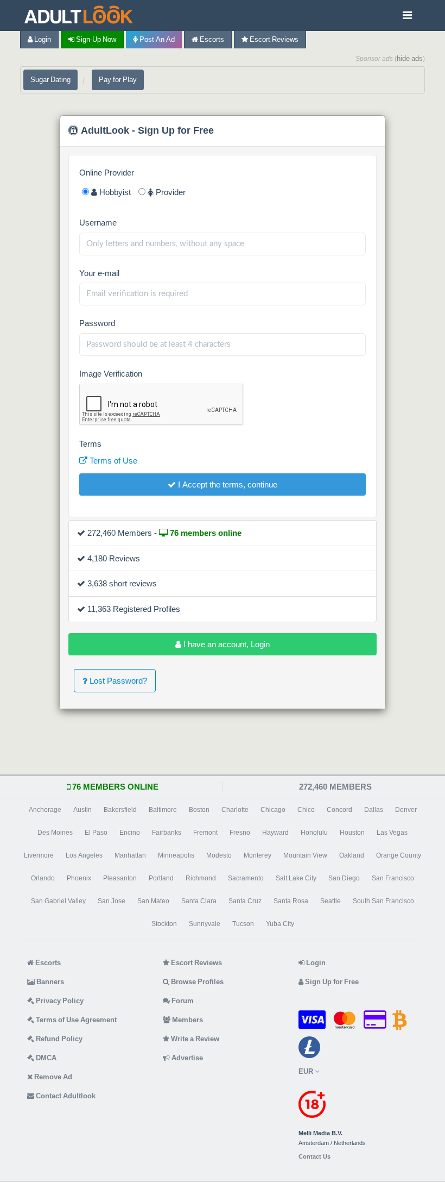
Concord (339, 809)
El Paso (96, 832)
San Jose (111, 901)
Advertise (186, 1057)
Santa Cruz (245, 901)
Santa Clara (199, 901)
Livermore (39, 855)
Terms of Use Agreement (75, 1019)
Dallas (373, 809)
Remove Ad (52, 1076)
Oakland (351, 855)
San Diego (344, 878)
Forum (182, 1000)
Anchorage (45, 809)
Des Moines (55, 832)
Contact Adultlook (65, 1095)
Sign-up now (95, 39)
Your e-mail (99, 273)
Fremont (205, 832)
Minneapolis (176, 855)
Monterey (257, 855)
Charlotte (235, 809)
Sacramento (246, 878)
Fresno (240, 832)
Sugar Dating (50, 79)
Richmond (201, 878)
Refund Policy (58, 1038)
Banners (49, 981)
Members (186, 1019)
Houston (352, 832)
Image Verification (110, 374)
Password (97, 323)
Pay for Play (118, 79)
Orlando (43, 878)
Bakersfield (120, 809)
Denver (406, 809)
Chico (306, 809)
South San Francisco (383, 901)
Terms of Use (112, 460)
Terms (90, 444)
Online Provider (106, 172)
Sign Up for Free (331, 981)
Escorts (211, 39)
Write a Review (194, 1038)
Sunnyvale (204, 924)
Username (98, 222)
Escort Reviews (273, 39)
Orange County (398, 855)
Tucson (243, 924)
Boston (199, 809)
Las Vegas (392, 832)
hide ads (410, 58)
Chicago (272, 809)
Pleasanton (120, 878)
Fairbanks (166, 832)
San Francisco (393, 878)
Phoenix (79, 878)
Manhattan (130, 855)
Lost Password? (117, 681)
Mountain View (305, 855)
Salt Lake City (296, 878)
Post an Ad (156, 39)
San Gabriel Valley (58, 901)
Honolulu (314, 832)
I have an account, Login (225, 644)
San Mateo (153, 901)
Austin (82, 809)
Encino (129, 832)
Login (42, 39)
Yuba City (280, 924)
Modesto (219, 855)
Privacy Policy (59, 1000)
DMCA (45, 1057)
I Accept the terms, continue (226, 484)
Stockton (164, 924)
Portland (161, 878)
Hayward (275, 832)
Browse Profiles (196, 981)
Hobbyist (114, 192)
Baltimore (163, 809)
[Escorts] (81, 15)
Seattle (330, 901)
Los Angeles (84, 855)
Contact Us (314, 1157)
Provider (170, 192)
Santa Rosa (291, 901)
